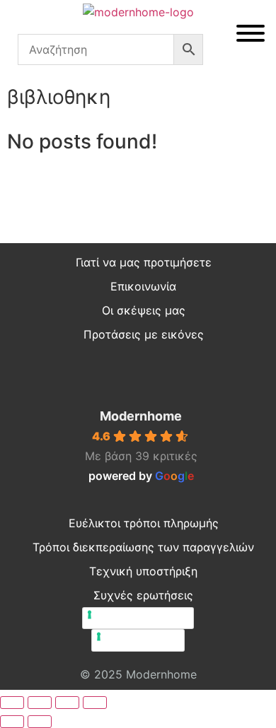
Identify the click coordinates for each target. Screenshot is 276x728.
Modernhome (141, 416)
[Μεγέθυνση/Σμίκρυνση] (12, 702)
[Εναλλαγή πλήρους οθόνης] (40, 702)
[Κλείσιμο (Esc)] (95, 702)
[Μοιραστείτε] (67, 702)
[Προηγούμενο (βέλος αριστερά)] (12, 721)
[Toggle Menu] (250, 33)
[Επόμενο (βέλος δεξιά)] (40, 721)
